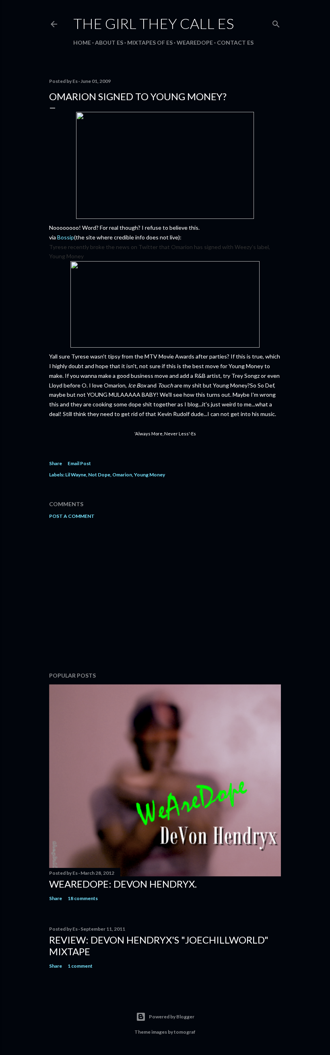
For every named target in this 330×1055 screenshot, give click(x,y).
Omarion (122, 475)
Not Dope (99, 475)
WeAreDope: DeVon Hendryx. (123, 884)
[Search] (276, 22)
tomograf (185, 1032)
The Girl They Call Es (153, 23)
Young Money (149, 475)
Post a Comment (72, 516)
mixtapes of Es (150, 42)
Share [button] (55, 463)
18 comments (83, 898)
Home (82, 42)
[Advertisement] (165, 595)
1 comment (80, 966)
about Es (109, 42)
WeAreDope (195, 42)
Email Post (79, 463)
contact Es (235, 42)
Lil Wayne (75, 475)
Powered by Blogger (171, 1017)
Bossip (65, 237)
